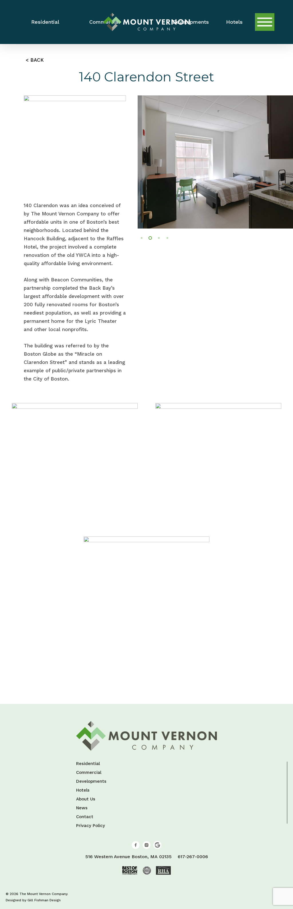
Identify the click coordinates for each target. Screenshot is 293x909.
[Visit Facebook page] (136, 847)
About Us (85, 799)
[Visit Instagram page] (146, 847)
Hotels (83, 790)
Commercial (88, 772)
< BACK (35, 60)
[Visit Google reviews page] (157, 847)
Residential (88, 764)
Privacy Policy (90, 826)
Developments (91, 781)
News (82, 808)
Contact (84, 817)
